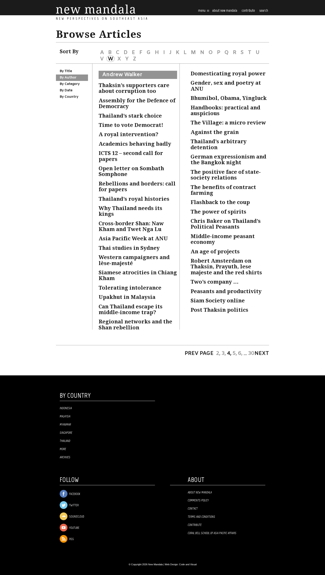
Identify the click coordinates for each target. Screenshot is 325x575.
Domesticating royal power (228, 74)
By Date (66, 90)
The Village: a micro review (228, 123)
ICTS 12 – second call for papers (131, 156)
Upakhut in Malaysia (127, 297)
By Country (69, 97)
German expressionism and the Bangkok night (228, 160)
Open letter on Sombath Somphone (131, 171)
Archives (65, 457)
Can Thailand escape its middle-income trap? (130, 309)
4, (229, 353)
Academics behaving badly (135, 144)
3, (224, 353)
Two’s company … (215, 282)
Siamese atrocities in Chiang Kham (138, 275)
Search (263, 11)
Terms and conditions (201, 517)
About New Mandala (224, 11)
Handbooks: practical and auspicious (225, 111)
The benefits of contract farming (223, 190)
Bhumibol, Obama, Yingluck (229, 98)
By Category (70, 84)
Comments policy (198, 500)
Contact (193, 508)
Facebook (74, 494)
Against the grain (215, 132)
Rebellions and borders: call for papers (137, 187)
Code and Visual (188, 564)
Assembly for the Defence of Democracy (137, 103)
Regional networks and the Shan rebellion (135, 324)
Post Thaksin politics (219, 310)
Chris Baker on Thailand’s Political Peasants (226, 224)
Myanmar (65, 424)
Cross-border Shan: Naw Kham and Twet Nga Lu (131, 226)
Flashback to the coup (220, 202)
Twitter (74, 505)
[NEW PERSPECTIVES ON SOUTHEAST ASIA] (95, 9)
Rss (71, 539)
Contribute (195, 525)
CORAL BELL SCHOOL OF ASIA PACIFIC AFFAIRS (212, 533)
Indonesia (66, 408)
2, (218, 353)
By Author (68, 77)
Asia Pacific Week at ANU (133, 238)
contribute (248, 11)
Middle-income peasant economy (223, 239)
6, (240, 353)
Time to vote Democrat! (131, 125)
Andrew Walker (122, 74)
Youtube (74, 528)
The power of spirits (218, 212)
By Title (66, 71)
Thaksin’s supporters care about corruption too (134, 88)
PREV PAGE (199, 353)
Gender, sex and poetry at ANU (226, 86)
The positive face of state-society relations (226, 175)
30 (251, 353)
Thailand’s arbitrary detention (219, 144)
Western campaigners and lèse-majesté (134, 260)
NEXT (261, 353)
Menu (202, 11)
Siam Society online (218, 301)
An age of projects (215, 251)
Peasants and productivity (226, 291)
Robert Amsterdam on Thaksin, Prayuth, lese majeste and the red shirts (226, 267)
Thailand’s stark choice (130, 116)
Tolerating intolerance (130, 288)
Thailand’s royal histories (134, 199)
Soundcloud (76, 516)
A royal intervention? (128, 134)
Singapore (66, 433)
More (63, 449)
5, (235, 353)
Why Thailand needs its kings (130, 211)
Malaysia (65, 416)
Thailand (65, 441)
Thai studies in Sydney (129, 248)
